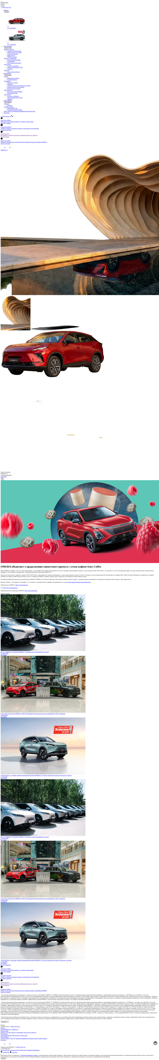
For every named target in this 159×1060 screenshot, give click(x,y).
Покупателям (8, 46)
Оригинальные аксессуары (15, 67)
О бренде (6, 104)
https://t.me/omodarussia (21, 585)
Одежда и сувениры (13, 66)
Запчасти (9, 69)
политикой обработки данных (29, 1055)
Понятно (3, 1058)
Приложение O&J (12, 93)
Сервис (6, 76)
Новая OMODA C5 (6, 1029)
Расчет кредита (5, 137)
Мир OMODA (8, 100)
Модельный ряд (5, 1050)
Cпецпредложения (12, 54)
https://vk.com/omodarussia (10, 588)
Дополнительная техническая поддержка (18, 85)
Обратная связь (30, 111)
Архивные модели (15, 1050)
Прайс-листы (11, 55)
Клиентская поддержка (13, 88)
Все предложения (6, 965)
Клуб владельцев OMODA (14, 91)
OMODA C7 (15, 1029)
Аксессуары (7, 64)
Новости (9, 105)
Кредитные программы (13, 60)
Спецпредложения (6, 130)
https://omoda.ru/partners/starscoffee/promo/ (79, 582)
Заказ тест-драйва (6, 123)
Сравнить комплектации (14, 51)
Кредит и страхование (10, 58)
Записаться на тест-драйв (14, 52)
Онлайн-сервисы (9, 107)
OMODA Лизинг (12, 57)
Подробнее (4, 476)
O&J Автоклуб (8, 90)
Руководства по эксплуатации (15, 87)
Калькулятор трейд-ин (13, 72)
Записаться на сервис (13, 78)
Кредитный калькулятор (14, 63)
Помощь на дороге (12, 82)
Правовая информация (19, 111)
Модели (6, 10)
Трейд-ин (6, 70)
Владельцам (7, 73)
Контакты (7, 113)
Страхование (11, 61)
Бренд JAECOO (8, 111)
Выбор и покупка (9, 49)
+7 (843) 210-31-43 (6, 7)
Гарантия (10, 84)
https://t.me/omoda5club (31, 590)
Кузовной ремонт (12, 79)
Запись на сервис (5, 143)
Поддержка (7, 81)
